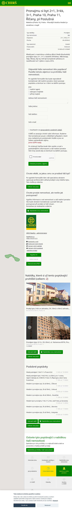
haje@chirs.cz (30, 236)
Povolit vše (24, 505)
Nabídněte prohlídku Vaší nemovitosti (40, 450)
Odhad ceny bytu (33, 187)
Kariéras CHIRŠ (64, 483)
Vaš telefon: (32, 114)
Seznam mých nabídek (35, 246)
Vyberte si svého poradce (64, 472)
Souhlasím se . (46, 130)
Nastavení (47, 505)
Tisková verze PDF (34, 264)
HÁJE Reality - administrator (36, 233)
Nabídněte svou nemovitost (39, 211)
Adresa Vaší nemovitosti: (37, 98)
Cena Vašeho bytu (48, 471)
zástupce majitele (36, 92)
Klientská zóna (32, 460)
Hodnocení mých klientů (35, 244)
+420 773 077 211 (32, 238)
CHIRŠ (9, 3)
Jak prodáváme (32, 471)
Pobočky (48, 482)
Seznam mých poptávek (35, 248)
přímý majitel (35, 94)
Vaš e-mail (32, 122)
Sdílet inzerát (33, 259)
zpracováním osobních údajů (51, 130)
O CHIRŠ (32, 482)
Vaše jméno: (33, 106)
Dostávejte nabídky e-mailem (48, 461)
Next (67, 293)
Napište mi (33, 255)
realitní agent (35, 89)
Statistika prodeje (32, 250)
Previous (29, 293)
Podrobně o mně (33, 241)
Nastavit (55, 500)
